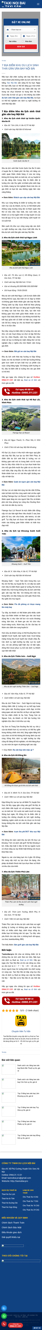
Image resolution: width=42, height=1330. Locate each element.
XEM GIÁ (21, 47)
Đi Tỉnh (23, 1315)
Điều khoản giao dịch (12, 1232)
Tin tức (4, 60)
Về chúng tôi (32, 1315)
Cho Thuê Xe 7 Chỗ (30, 1201)
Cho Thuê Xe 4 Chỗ (30, 1197)
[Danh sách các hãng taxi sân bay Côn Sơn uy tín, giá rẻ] (9, 1083)
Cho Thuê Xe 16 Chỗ (31, 1205)
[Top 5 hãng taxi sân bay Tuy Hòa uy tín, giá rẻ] (9, 1111)
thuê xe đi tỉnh (30, 380)
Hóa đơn (28, 41)
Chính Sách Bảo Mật (11, 1227)
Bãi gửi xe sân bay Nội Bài (25, 351)
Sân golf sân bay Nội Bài (26, 945)
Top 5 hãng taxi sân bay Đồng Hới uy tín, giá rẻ (29, 1136)
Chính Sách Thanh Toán (13, 1222)
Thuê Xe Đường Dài (10, 1203)
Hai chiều (12, 41)
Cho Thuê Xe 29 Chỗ (31, 1210)
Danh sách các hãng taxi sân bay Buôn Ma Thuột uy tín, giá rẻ (29, 1068)
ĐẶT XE (37, 1328)
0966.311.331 (15, 1325)
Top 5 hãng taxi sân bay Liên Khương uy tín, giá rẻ (28, 1094)
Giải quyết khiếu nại (11, 1237)
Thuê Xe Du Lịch (8, 1194)
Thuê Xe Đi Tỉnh (8, 1198)
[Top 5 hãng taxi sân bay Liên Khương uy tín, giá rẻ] (9, 1097)
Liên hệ (25, 1317)
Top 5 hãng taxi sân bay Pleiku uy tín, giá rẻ (27, 1122)
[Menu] (38, 4)
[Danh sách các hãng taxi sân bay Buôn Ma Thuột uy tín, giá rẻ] (9, 1069)
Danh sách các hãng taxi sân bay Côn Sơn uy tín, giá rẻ (28, 1080)
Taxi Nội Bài (12, 83)
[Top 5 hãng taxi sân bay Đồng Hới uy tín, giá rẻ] (9, 1139)
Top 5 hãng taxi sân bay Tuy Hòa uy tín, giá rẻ (28, 1108)
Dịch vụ (16, 1315)
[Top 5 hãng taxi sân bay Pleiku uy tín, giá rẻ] (9, 1125)
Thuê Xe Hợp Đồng (9, 1207)
